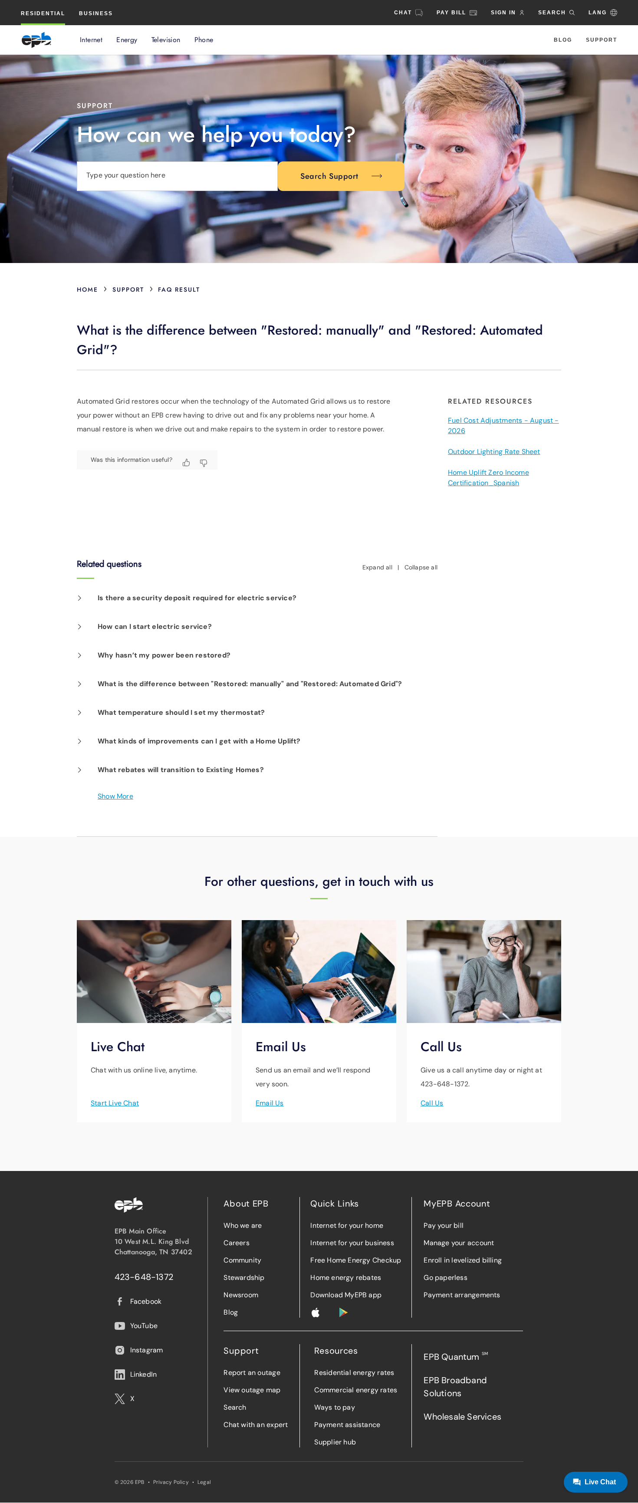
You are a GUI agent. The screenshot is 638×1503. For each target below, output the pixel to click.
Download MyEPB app (345, 1294)
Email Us (270, 1103)
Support (601, 40)
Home (87, 289)
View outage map (252, 1389)
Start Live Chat (115, 1103)
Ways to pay (334, 1407)
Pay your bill (444, 1225)
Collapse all (421, 567)
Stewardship (244, 1277)
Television (166, 40)
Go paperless (445, 1277)
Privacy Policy (171, 1482)
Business (96, 13)
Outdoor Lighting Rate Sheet (494, 451)
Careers (236, 1242)
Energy (126, 40)
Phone (204, 40)
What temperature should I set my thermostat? (181, 712)
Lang (598, 13)
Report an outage (252, 1372)
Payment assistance (347, 1424)
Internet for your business (352, 1242)
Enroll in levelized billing (463, 1260)
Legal (204, 1482)
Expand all (377, 567)
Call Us (432, 1103)
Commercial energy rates (355, 1389)
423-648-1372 (144, 1277)
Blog (563, 40)
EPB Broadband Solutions (455, 1387)
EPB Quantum (456, 1356)
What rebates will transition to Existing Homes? (181, 769)
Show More (115, 796)
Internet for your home (346, 1225)
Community (242, 1260)
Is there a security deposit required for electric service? (197, 597)
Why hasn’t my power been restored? (164, 655)
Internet (91, 40)
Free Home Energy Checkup (355, 1260)
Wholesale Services (462, 1416)
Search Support (329, 176)
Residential (43, 13)
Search (235, 1407)
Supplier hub (335, 1442)
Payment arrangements (462, 1294)
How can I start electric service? (155, 626)
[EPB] (36, 40)
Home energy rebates (345, 1277)
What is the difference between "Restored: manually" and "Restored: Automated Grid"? (250, 683)
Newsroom (241, 1294)
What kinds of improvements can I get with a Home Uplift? (199, 741)
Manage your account (459, 1242)
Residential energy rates (354, 1372)
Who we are (243, 1225)
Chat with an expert (256, 1424)
